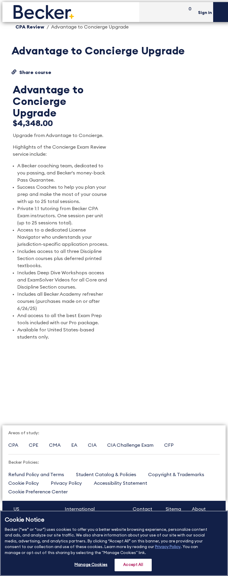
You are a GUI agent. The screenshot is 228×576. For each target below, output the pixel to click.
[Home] (70, 12)
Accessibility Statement (120, 483)
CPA (13, 445)
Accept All (133, 565)
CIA (92, 445)
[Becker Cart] (188, 12)
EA (74, 445)
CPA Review (29, 27)
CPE (33, 445)
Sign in (205, 13)
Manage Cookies (91, 565)
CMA (55, 445)
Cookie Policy (23, 483)
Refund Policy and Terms (36, 474)
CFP (169, 445)
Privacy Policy (66, 483)
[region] (114, 543)
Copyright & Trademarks (176, 474)
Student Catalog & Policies (106, 474)
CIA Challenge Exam (130, 445)
